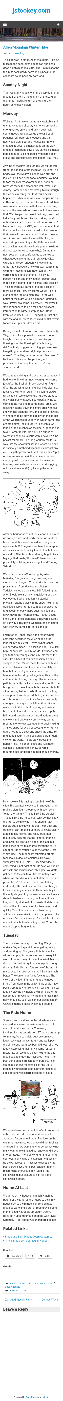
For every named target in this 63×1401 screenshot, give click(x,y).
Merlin (46, 1397)
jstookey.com (32, 10)
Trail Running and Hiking (40, 1283)
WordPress (32, 1397)
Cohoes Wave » (51, 1299)
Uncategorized (12, 1286)
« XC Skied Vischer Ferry (17, 1299)
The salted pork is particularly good (27, 1240)
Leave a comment (18, 1290)
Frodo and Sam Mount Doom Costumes (28, 1236)
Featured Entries (17, 1283)
